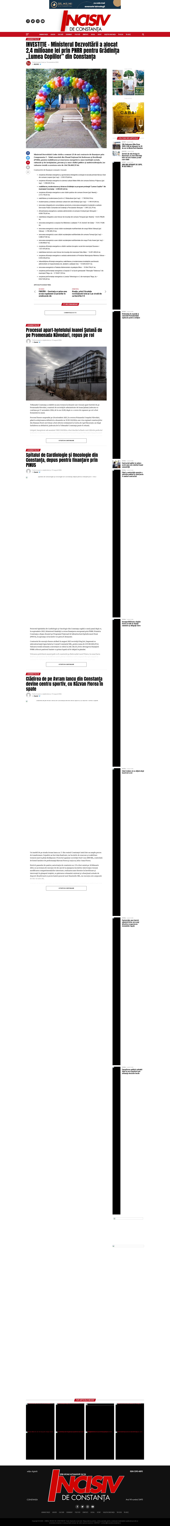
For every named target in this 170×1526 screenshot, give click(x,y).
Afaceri (53, 34)
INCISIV (36, 64)
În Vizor (120, 34)
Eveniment (69, 34)
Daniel (36, 342)
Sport (100, 34)
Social (93, 34)
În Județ (128, 34)
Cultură (60, 34)
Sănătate (85, 34)
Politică (77, 34)
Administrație (43, 34)
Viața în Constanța (110, 34)
